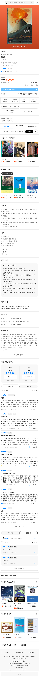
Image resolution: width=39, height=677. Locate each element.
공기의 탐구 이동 (19, 628)
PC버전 (13, 665)
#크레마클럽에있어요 (7, 173)
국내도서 (4, 306)
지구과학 (16, 306)
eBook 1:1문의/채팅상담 (19, 658)
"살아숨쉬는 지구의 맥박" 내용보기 (19, 477)
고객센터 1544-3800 (9, 656)
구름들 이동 (32, 629)
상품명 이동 (7, 188)
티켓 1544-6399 (20, 656)
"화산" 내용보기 (19, 515)
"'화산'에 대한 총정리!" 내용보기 (19, 496)
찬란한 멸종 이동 (7, 597)
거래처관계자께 (24, 665)
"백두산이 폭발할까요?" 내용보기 (19, 440)
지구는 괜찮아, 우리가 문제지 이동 (19, 597)
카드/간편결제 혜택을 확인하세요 (27, 94)
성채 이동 (32, 153)
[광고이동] (32, 2)
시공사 (3, 65)
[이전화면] (2, 2)
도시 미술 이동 (7, 153)
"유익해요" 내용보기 (19, 421)
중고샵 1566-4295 (30, 656)
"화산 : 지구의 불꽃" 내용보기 (19, 458)
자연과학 (10, 306)
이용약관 (11, 663)
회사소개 (18, 665)
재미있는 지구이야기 (25, 306)
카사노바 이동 (19, 153)
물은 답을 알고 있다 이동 (32, 597)
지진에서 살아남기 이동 (7, 631)
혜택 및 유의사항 (10, 380)
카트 (36, 3)
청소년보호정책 (26, 663)
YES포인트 (4, 83)
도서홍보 (18, 667)
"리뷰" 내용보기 (19, 402)
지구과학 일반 (24, 308)
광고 (22, 667)
